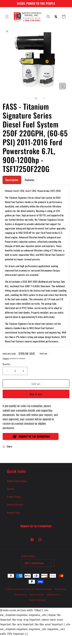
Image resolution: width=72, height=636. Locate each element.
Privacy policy (21, 594)
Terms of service (37, 594)
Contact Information (17, 481)
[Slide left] (28, 98)
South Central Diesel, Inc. (24, 589)
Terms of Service (15, 504)
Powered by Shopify (43, 589)
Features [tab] (29, 180)
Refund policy (60, 589)
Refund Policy (13, 512)
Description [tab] (11, 180)
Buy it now (36, 394)
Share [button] (9, 446)
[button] (7, 16)
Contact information (37, 599)
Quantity (6, 364)
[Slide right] (44, 98)
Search (10, 489)
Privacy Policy (14, 496)
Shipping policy (53, 594)
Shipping (6, 358)
